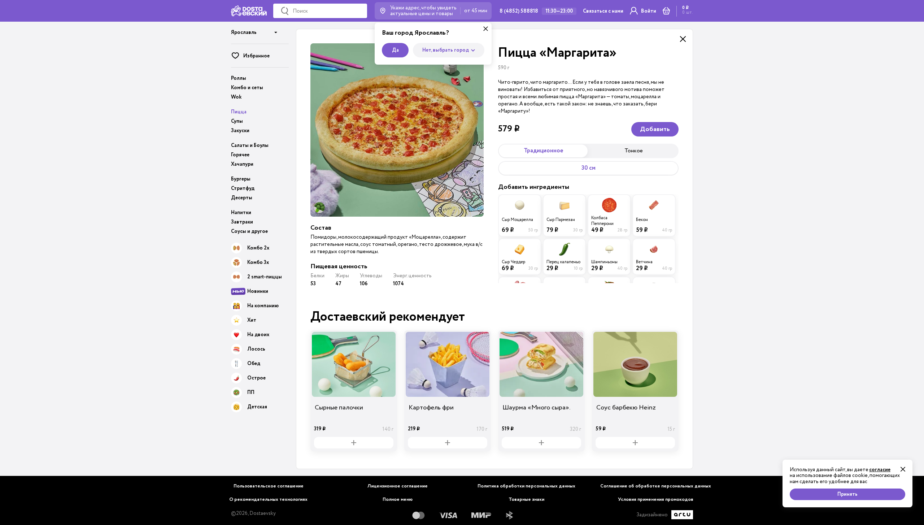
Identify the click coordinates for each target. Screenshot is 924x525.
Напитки (241, 212)
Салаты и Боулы (250, 145)
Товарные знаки (526, 499)
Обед (253, 363)
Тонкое (633, 151)
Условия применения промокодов (655, 499)
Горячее (240, 155)
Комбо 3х (258, 262)
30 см (588, 168)
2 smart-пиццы (264, 277)
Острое (256, 378)
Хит (251, 320)
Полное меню (398, 499)
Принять (847, 494)
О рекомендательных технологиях (268, 499)
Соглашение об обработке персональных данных (655, 486)
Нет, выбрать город (445, 50)
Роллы (238, 78)
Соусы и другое (249, 231)
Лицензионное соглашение (397, 486)
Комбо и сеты (247, 87)
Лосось (256, 349)
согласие (879, 469)
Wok (236, 97)
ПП (250, 392)
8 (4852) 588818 (519, 11)
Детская (257, 407)
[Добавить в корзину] (353, 442)
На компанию (263, 305)
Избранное (256, 56)
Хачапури (242, 164)
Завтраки (242, 222)
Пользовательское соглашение (269, 486)
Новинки (257, 291)
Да (395, 50)
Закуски (240, 130)
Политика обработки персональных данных (526, 486)
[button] (254, 30)
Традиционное (543, 151)
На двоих (258, 334)
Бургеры (240, 179)
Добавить (655, 129)
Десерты (241, 197)
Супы (237, 121)
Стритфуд (242, 188)
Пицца (239, 112)
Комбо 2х (258, 248)
